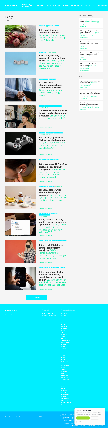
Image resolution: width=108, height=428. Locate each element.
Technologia (42, 52)
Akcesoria (42, 159)
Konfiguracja (49, 132)
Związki (63, 336)
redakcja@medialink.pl (37, 417)
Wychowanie (65, 365)
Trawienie (45, 186)
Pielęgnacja (65, 377)
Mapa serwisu (46, 318)
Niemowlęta (65, 394)
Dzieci (63, 330)
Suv (62, 320)
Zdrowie (51, 186)
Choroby (63, 344)
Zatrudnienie (52, 79)
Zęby (62, 386)
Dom (62, 373)
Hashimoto (66, 423)
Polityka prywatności (49, 316)
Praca (46, 79)
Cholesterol (65, 361)
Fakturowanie (65, 340)
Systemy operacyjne (45, 214)
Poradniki (50, 25)
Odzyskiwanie (65, 342)
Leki (40, 186)
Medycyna (64, 404)
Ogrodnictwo (43, 25)
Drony (63, 322)
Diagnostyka (65, 375)
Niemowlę (64, 371)
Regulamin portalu (48, 313)
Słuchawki (56, 159)
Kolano (63, 359)
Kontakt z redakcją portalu (11, 314)
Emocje (63, 388)
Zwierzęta (64, 384)
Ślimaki (63, 369)
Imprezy (63, 338)
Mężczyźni (64, 326)
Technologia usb (58, 132)
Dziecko (63, 367)
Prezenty (64, 334)
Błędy (63, 346)
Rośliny (56, 25)
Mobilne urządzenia (54, 240)
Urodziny (64, 328)
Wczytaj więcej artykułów (36, 297)
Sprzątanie (64, 390)
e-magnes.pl (11, 5)
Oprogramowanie (53, 213)
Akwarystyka (65, 380)
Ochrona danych (53, 267)
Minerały (64, 382)
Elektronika (49, 159)
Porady (63, 355)
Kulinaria (67, 422)
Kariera (41, 79)
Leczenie (63, 349)
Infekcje (63, 357)
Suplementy (65, 353)
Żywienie (63, 392)
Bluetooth (42, 132)
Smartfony (62, 267)
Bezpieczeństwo (43, 213)
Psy (62, 363)
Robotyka (64, 316)
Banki (63, 351)
